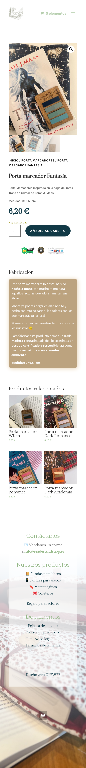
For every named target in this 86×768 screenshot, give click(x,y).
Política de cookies (43, 626)
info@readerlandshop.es (44, 552)
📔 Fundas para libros (43, 574)
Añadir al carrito (48, 230)
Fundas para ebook (43, 580)
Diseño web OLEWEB (43, 675)
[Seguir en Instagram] (43, 715)
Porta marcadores (38, 160)
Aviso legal (43, 639)
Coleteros (43, 593)
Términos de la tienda (43, 645)
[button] (71, 49)
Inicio (14, 160)
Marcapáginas (43, 587)
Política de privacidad (43, 632)
